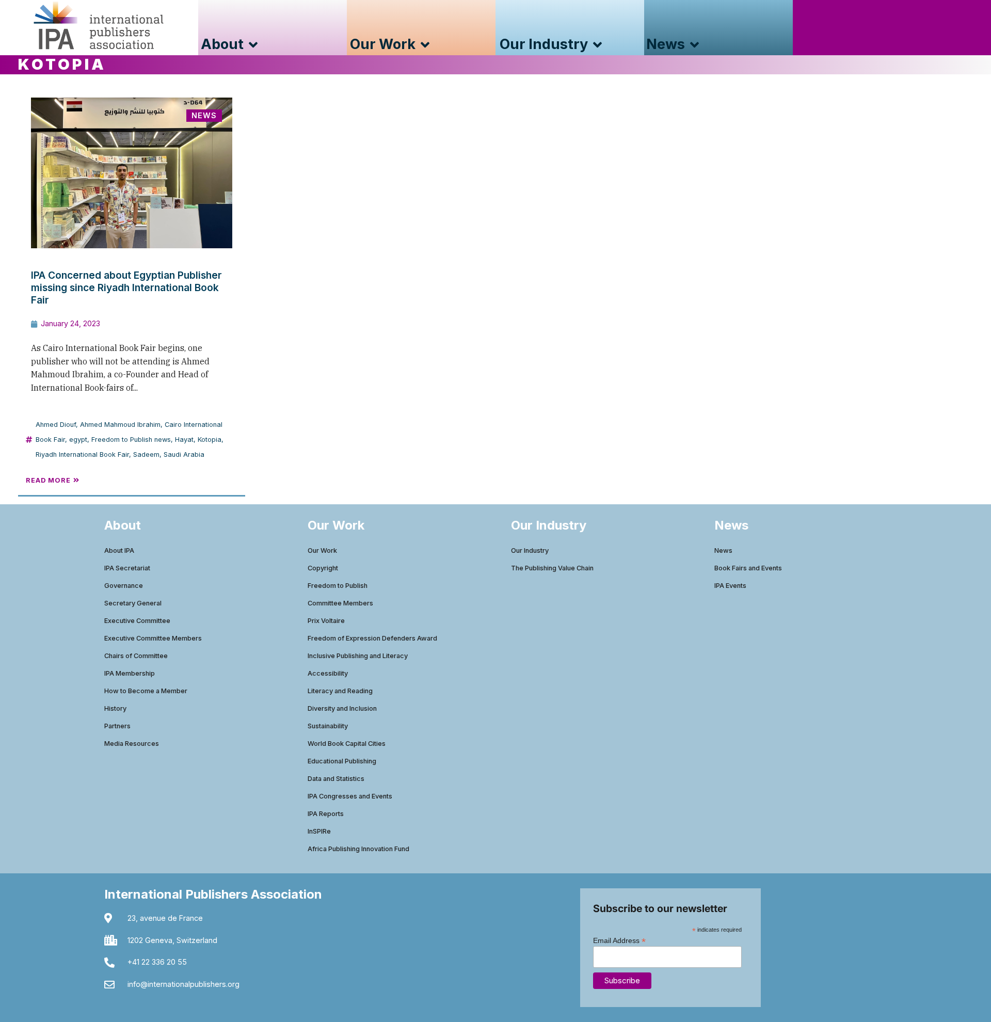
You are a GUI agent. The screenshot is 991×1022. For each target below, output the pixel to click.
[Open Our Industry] (597, 44)
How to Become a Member (145, 691)
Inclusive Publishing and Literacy (358, 656)
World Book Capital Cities (347, 743)
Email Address (619, 940)
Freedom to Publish (337, 585)
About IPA (119, 550)
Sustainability (328, 726)
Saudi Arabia (184, 454)
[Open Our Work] (425, 44)
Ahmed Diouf (56, 424)
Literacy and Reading (340, 691)
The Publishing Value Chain (552, 568)
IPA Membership (129, 673)
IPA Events (730, 585)
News (723, 550)
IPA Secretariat (127, 568)
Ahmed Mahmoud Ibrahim (120, 424)
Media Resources (131, 743)
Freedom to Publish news (131, 439)
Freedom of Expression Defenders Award (372, 638)
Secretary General (133, 603)
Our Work (322, 550)
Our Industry (530, 550)
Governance (123, 585)
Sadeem (146, 454)
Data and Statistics (336, 779)
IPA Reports (326, 814)
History (115, 708)
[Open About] (253, 44)
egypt (78, 439)
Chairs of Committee (136, 656)
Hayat (184, 439)
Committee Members (340, 603)
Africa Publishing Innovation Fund (358, 849)
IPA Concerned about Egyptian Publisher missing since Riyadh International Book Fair (126, 287)
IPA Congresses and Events (350, 796)
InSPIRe (319, 831)
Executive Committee (137, 621)
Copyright (323, 568)
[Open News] (694, 44)
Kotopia (209, 439)
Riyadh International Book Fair (82, 454)
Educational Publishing (342, 761)
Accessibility (328, 673)
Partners (117, 726)
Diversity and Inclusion (342, 708)
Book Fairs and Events (748, 568)
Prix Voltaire (326, 621)
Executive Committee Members (153, 638)
